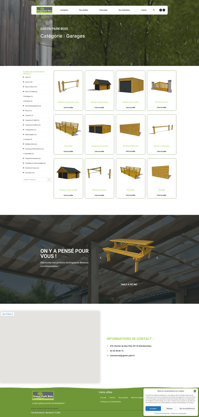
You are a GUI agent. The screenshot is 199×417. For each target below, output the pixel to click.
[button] (195, 391)
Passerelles (29, 153)
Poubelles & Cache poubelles (35, 163)
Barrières (28, 101)
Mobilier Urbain (31, 144)
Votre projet (103, 10)
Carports (29, 115)
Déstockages (31, 134)
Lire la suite (68, 107)
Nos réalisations (124, 10)
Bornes (28, 110)
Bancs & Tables (31, 91)
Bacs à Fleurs (31, 87)
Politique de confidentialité (162, 413)
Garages (28, 139)
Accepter (153, 409)
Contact (144, 10)
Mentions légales (137, 398)
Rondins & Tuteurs (32, 168)
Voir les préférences (187, 409)
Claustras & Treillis (32, 120)
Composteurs (30, 130)
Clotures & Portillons (33, 125)
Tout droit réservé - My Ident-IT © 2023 (45, 413)
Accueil (103, 398)
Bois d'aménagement (33, 106)
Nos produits (83, 10)
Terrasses (30, 173)
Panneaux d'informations (34, 149)
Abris (28, 77)
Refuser (170, 409)
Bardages (28, 96)
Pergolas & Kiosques (33, 158)
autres (28, 82)
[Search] (49, 179)
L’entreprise (64, 10)
